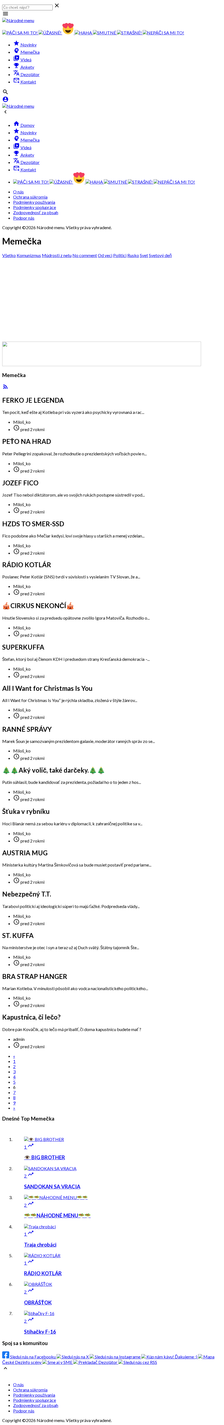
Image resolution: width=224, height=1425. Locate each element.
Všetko (9, 255)
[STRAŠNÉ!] (130, 32)
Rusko (133, 255)
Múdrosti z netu (57, 255)
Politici (119, 255)
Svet (144, 255)
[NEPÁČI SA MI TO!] (163, 32)
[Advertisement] (112, 299)
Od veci (105, 255)
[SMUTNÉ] (105, 32)
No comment (84, 255)
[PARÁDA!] (68, 32)
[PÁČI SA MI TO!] (20, 32)
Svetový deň (160, 255)
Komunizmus (29, 255)
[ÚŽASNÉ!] (50, 32)
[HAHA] (84, 32)
